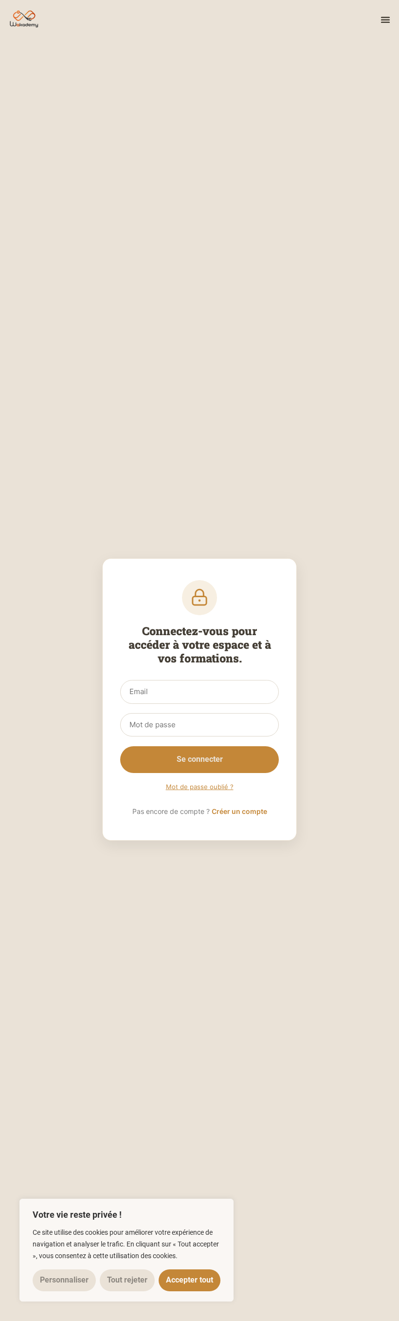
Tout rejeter (127, 1279)
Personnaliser (64, 1279)
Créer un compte (239, 811)
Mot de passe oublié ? (200, 787)
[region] (126, 1250)
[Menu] (385, 19)
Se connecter (200, 759)
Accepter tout (189, 1279)
